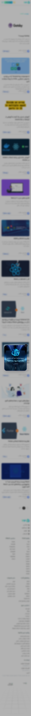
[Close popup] (26, 345)
